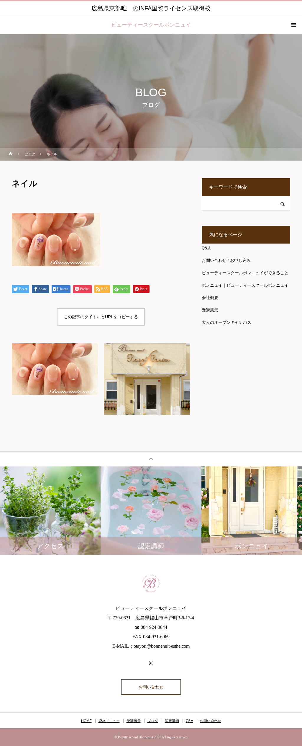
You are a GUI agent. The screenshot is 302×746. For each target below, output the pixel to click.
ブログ (152, 721)
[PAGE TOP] (151, 458)
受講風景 (210, 310)
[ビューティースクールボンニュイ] (151, 583)
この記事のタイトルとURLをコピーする (101, 316)
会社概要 (210, 298)
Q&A (206, 248)
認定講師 (172, 721)
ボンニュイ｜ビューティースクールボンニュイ (245, 285)
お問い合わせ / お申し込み (226, 260)
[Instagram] (151, 663)
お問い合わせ (151, 687)
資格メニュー (109, 721)
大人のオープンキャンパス (226, 322)
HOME (86, 721)
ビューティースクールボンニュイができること (245, 273)
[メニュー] (293, 25)
